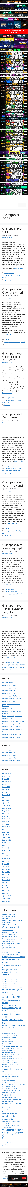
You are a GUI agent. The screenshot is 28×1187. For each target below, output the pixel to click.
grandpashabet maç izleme (11, 1054)
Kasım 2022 (6, 858)
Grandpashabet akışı (10, 591)
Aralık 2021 (5, 885)
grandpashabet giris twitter (8, 994)
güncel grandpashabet (8, 1137)
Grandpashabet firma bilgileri (11, 471)
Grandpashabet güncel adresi (11, 1015)
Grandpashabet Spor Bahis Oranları (13, 721)
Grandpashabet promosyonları (13, 1084)
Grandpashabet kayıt (8, 1041)
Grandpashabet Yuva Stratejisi (11, 701)
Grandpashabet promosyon (9, 1080)
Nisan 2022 (5, 874)
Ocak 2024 (5, 821)
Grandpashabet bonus (11, 943)
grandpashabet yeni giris (9, 1113)
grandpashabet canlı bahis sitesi (10, 954)
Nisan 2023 (6, 845)
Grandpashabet (9, 273)
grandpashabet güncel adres (9, 1011)
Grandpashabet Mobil (7, 1056)
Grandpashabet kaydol (7, 1039)
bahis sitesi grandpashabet (8, 916)
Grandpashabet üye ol (7, 1127)
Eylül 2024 (5, 800)
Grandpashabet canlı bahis (12, 952)
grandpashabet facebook (18, 987)
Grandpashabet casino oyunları (11, 973)
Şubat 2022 (6, 880)
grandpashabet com (7, 987)
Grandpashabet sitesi (8, 1086)
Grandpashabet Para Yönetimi (11, 737)
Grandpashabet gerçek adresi (12, 990)
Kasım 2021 (6, 888)
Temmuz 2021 (6, 898)
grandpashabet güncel (8, 1010)
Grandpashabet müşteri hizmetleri (10, 1065)
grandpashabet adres (7, 930)
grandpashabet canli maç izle (9, 949)
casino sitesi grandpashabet (12, 920)
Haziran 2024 (6, 808)
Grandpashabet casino (9, 970)
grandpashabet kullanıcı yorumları (10, 1048)
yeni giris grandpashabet (8, 1145)
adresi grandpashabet (8, 914)
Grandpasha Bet (7, 682)
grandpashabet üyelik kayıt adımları (10, 1125)
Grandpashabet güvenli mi (8, 1027)
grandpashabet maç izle (8, 1052)
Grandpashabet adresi (11, 932)
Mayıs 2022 (6, 872)
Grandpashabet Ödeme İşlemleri (12, 291)
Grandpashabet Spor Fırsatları (11, 724)
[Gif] (14, 84)
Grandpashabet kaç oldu (12, 1046)
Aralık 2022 (5, 856)
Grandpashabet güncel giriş (12, 1021)
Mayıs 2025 (6, 784)
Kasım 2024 (6, 795)
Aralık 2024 (5, 792)
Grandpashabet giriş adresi (11, 1001)
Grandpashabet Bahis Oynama (12, 726)
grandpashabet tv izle (7, 1101)
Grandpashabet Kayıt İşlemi (8, 1043)
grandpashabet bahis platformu (10, 936)
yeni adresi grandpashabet (8, 1142)
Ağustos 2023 (6, 835)
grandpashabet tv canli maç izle (11, 1099)
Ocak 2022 (5, 882)
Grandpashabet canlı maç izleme (12, 966)
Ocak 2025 (5, 789)
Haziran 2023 (6, 840)
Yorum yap (7, 280)
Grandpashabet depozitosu (13, 468)
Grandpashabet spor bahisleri (10, 1088)
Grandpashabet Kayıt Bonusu (11, 698)
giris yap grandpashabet (9, 924)
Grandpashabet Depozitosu (12, 415)
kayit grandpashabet (8, 1139)
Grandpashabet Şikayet (11, 662)
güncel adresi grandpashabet (10, 1135)
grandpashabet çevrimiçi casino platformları (11, 1121)
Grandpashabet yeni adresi (9, 1111)
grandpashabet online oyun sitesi (10, 1076)
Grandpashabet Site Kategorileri (12, 696)
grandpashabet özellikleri (8, 1123)
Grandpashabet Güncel (9, 688)
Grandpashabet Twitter (9, 758)
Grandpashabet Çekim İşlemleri (12, 355)
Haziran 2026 (6, 773)
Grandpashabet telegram (10, 1092)
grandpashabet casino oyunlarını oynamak (10, 977)
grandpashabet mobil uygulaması (10, 1062)
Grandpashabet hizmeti (16, 667)
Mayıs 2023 (6, 842)
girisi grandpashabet (7, 922)
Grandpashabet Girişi (10, 1005)
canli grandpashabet (7, 918)
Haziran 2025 (6, 781)
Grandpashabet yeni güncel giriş (11, 1117)
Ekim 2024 (5, 797)
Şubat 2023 (6, 850)
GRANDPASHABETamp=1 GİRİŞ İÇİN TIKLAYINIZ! (14, 31)
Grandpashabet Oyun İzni (10, 708)
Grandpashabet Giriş (11, 589)
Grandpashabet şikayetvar (12, 1133)
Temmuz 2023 (6, 837)
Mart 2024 (5, 816)
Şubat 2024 (6, 819)
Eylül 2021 (5, 893)
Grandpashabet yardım (7, 1107)
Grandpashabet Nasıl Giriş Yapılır (13, 546)
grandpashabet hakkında (8, 1033)
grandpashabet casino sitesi (9, 979)
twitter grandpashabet (7, 1141)
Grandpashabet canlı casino (13, 957)
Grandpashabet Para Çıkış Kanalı (12, 484)
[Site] (14, 53)
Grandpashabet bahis (8, 934)
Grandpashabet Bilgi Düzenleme (12, 716)
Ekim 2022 (5, 861)
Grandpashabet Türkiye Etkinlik (12, 729)
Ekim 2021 (5, 890)
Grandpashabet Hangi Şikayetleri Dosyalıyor (13, 609)
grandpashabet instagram (9, 1037)
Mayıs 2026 (6, 776)
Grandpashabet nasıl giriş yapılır (12, 594)
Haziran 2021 (6, 901)
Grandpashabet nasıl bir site (12, 1070)
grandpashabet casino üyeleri (9, 985)
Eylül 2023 (5, 832)
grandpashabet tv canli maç (9, 1097)
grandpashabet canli (8, 948)
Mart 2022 (5, 877)
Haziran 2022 (6, 869)
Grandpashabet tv (9, 1095)
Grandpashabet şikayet (12, 1130)
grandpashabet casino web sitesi (10, 983)
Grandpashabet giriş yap (11, 1008)
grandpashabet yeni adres (9, 1109)
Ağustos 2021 (6, 896)
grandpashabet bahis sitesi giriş (8, 941)
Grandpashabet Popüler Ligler (11, 734)
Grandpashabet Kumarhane (9, 1050)
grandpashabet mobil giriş (8, 1060)
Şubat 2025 (6, 787)
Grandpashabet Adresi (9, 690)
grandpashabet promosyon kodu (11, 1082)
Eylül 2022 (5, 864)
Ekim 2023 (5, 829)
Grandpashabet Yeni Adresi (11, 760)
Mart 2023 (5, 848)
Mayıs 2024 (6, 811)
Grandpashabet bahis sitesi (13, 939)
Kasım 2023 (6, 827)
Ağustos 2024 (6, 803)
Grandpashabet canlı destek (11, 960)
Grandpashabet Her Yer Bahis (11, 732)
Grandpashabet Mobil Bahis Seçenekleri (12, 1058)
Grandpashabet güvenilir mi (13, 1025)
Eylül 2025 (5, 779)
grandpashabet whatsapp (9, 1106)
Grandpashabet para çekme (9, 1078)
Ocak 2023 (5, 853)
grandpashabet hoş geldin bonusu (11, 1035)
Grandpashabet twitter (11, 1103)
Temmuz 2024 (6, 805)
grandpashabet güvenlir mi (8, 1029)
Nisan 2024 (6, 813)
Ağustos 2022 (6, 866)
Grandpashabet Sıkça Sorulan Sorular (11, 1090)
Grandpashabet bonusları (8, 945)
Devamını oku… (18, 268)
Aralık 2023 (5, 824)
